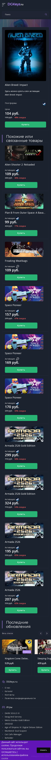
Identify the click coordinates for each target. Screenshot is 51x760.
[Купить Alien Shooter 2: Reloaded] (24, 153)
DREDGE (9, 723)
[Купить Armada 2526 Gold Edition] (24, 434)
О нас (7, 687)
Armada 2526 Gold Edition (20, 445)
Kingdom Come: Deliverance (19, 658)
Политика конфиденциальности (20, 698)
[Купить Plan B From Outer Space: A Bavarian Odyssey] (24, 201)
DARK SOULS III (12, 713)
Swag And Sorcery (13, 716)
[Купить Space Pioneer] (24, 293)
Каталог (9, 691)
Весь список (7, 633)
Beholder (9, 738)
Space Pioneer (13, 305)
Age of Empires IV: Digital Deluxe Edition (23, 727)
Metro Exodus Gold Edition (17, 720)
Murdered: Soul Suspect (16, 731)
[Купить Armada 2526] (24, 530)
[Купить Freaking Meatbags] (24, 249)
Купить (25, 124)
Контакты (9, 694)
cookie (4, 758)
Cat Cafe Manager (13, 734)
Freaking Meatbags (16, 260)
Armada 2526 (12, 541)
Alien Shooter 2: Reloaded (20, 164)
